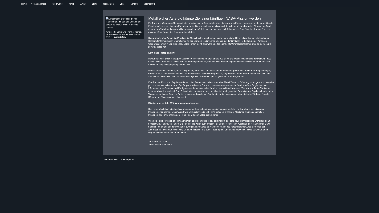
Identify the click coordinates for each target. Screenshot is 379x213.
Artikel (83, 3)
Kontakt (134, 3)
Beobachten (108, 3)
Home (24, 3)
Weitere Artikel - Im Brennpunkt (119, 159)
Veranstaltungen (38, 3)
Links (122, 3)
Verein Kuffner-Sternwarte (160, 144)
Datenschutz (149, 3)
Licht (94, 3)
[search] (159, 2)
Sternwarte (57, 3)
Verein (71, 3)
